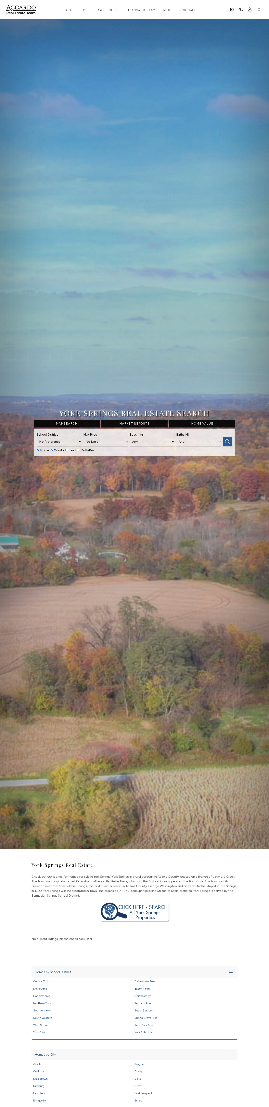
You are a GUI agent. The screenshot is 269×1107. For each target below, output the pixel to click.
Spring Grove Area (145, 1018)
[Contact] (258, 1076)
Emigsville (39, 1100)
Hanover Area (41, 996)
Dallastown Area (144, 981)
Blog (167, 10)
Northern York (42, 1003)
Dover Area (40, 988)
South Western (42, 1018)
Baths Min (183, 434)
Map (67, 423)
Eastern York (142, 988)
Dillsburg (39, 1086)
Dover (138, 1086)
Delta (137, 1078)
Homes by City (45, 1054)
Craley (138, 1071)
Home (44, 450)
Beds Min (136, 434)
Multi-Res (87, 450)
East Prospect (143, 1093)
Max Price (90, 434)
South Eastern (143, 1010)
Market (134, 423)
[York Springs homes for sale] (134, 911)
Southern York (42, 1010)
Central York (41, 981)
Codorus (39, 1071)
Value (202, 423)
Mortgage (187, 10)
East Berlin (39, 1093)
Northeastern (142, 996)
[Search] (227, 441)
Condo (58, 450)
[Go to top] (258, 1085)
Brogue (139, 1064)
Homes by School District (53, 972)
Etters (138, 1100)
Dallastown (40, 1078)
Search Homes (105, 10)
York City (39, 1032)
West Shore (40, 1025)
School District (47, 434)
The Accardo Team (140, 10)
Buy (83, 10)
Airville (37, 1064)
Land (72, 450)
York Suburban (143, 1032)
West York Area (143, 1025)
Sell (68, 10)
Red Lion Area (142, 1003)
